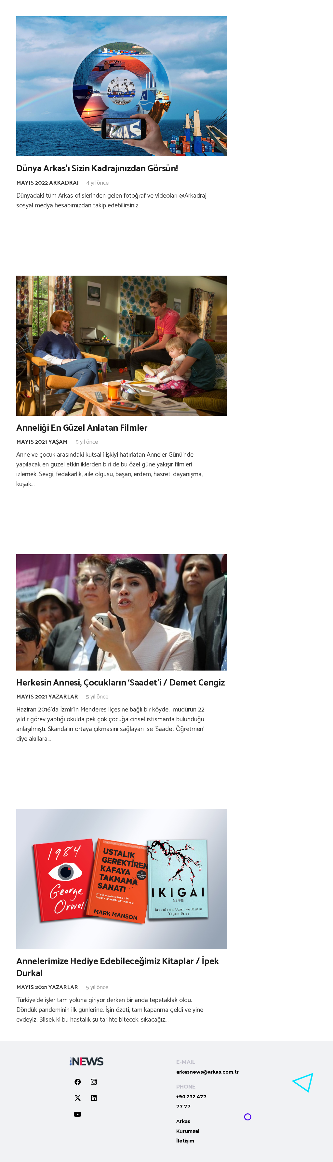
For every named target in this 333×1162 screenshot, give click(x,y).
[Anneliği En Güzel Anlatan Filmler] (121, 346)
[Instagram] (94, 1082)
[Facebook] (78, 1082)
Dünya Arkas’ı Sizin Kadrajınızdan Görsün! (97, 168)
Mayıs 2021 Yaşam (42, 442)
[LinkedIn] (94, 1098)
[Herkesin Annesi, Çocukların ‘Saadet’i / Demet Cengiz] (121, 612)
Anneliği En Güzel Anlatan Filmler (82, 428)
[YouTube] (78, 1114)
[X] (78, 1098)
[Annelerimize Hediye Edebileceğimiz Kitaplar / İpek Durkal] (121, 879)
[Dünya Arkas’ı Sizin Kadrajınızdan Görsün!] (121, 86)
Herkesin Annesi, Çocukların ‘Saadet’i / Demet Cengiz (120, 682)
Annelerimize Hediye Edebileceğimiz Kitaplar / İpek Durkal (117, 967)
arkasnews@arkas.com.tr (207, 1072)
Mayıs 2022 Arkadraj (47, 183)
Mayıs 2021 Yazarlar (47, 697)
